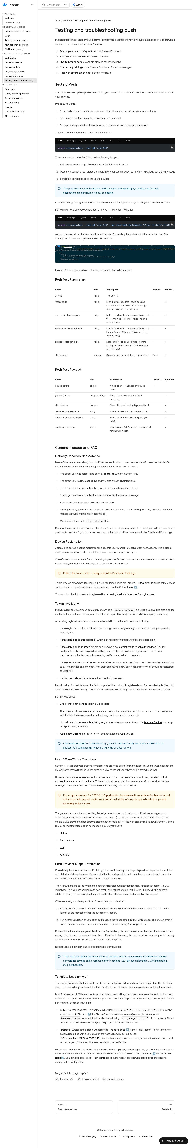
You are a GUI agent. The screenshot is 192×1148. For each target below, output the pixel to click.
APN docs (146, 1053)
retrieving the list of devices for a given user (131, 594)
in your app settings (144, 111)
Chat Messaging (88, 1136)
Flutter (63, 833)
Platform (67, 20)
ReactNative (67, 840)
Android (64, 854)
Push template (101, 1057)
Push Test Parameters (70, 279)
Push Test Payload (68, 369)
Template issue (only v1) (71, 976)
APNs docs (81, 1014)
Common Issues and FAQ (76, 447)
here (131, 587)
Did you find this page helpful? (71, 1073)
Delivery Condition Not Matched (77, 456)
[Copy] (172, 146)
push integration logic (124, 552)
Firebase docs (117, 1029)
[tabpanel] (115, 148)
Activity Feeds (128, 1136)
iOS (62, 847)
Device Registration (68, 541)
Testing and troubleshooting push (93, 20)
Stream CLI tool (135, 582)
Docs (57, 20)
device (104, 118)
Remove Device (153, 722)
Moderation (147, 1136)
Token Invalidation (68, 603)
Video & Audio (109, 1136)
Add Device (127, 733)
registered (108, 473)
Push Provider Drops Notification (77, 864)
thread (72, 509)
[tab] (60, 141)
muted (89, 488)
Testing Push (66, 84)
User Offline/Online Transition (75, 759)
